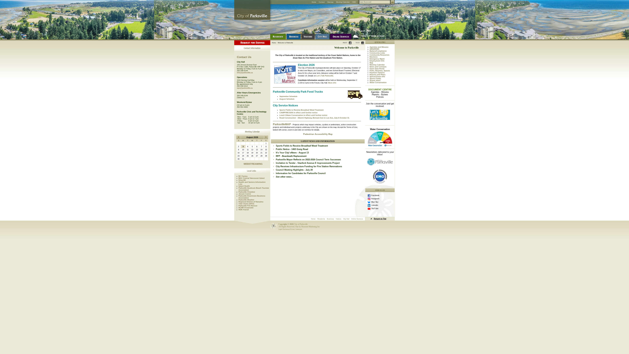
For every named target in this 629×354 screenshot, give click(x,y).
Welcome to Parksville (285, 43)
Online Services (357, 219)
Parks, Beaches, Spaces (380, 71)
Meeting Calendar (343, 2)
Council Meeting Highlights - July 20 (294, 170)
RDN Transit (243, 210)
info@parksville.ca (245, 73)
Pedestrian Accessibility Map (318, 134)
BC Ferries (243, 176)
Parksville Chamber (246, 192)
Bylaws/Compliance (378, 51)
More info (332, 83)
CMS (354, 2)
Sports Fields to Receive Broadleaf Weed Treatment (301, 110)
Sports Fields (375, 78)
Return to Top (380, 219)
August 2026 (252, 137)
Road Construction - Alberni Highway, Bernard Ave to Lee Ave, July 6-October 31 (314, 118)
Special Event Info (377, 77)
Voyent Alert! (375, 80)
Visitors (338, 219)
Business (330, 219)
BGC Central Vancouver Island (251, 178)
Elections (374, 57)
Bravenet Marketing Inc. (310, 227)
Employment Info (377, 61)
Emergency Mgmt (377, 59)
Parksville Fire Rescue (247, 206)
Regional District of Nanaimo (250, 202)
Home (314, 2)
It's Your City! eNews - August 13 (292, 152)
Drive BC (242, 180)
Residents (321, 219)
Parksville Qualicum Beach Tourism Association (253, 189)
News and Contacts (378, 67)
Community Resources (379, 55)
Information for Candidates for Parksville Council (301, 173)
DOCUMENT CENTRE (380, 89)
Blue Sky (374, 202)
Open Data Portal (377, 69)
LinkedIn (374, 205)
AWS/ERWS (374, 49)
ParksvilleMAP (282, 124)
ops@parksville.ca (245, 88)
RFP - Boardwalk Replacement (291, 156)
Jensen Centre (244, 194)
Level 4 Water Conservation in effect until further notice (303, 115)
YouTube (374, 208)
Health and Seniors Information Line (252, 183)
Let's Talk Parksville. (325, 76)
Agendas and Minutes (379, 47)
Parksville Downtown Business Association (251, 197)
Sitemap (330, 2)
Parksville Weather (246, 200)
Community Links (377, 53)
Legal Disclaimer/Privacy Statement (290, 229)
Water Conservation (378, 82)
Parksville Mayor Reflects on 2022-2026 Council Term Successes (308, 159)
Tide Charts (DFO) (246, 204)
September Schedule (288, 96)
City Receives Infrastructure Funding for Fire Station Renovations (309, 166)
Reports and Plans (377, 75)
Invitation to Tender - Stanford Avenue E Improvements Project (308, 163)
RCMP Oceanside (245, 208)
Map (371, 63)
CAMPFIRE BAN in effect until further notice (298, 113)
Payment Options (377, 73)
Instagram (375, 199)
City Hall (346, 219)
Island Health (244, 186)
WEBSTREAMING (253, 164)
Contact (322, 2)
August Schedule (286, 99)
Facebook (375, 195)
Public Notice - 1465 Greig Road (292, 149)
